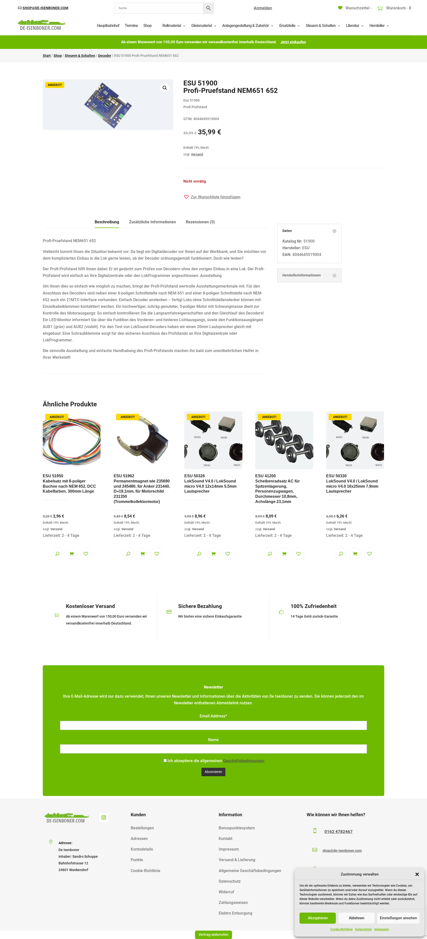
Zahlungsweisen (233, 902)
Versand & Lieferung (237, 859)
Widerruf (226, 892)
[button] (417, 874)
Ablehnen (356, 918)
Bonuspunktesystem (237, 828)
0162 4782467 (338, 831)
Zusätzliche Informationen (152, 222)
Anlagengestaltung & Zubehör (245, 25)
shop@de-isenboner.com (45, 8)
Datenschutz (363, 929)
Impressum (381, 929)
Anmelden (263, 8)
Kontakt (225, 838)
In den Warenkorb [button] (72, 554)
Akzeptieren (318, 918)
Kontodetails (142, 849)
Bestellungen (142, 828)
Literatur (352, 25)
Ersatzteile (287, 25)
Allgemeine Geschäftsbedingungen (250, 870)
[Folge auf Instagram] (104, 817)
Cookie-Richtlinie (341, 929)
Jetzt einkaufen (293, 42)
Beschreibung (107, 222)
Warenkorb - (398, 8)
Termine (131, 25)
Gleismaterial (201, 25)
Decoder (104, 56)
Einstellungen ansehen (398, 918)
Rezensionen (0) (200, 222)
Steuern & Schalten (321, 25)
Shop (147, 25)
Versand (197, 154)
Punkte (137, 859)
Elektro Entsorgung (235, 913)
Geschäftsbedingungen (243, 760)
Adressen (139, 838)
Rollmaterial (171, 25)
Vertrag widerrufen (213, 935)
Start (47, 56)
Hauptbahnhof (108, 25)
